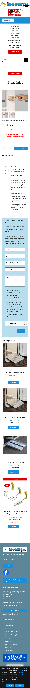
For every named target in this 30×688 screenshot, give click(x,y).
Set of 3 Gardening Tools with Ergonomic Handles (15, 512)
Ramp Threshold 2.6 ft (15, 373)
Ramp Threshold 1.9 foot (15, 417)
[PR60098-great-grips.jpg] (15, 101)
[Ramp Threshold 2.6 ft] (15, 355)
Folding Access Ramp (15, 462)
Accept (10, 685)
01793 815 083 (10, 559)
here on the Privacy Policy (22, 671)
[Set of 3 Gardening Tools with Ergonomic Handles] (15, 494)
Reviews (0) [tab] (6, 172)
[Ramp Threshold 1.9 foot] (15, 400)
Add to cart (21, 148)
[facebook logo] (6, 570)
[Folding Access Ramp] (15, 445)
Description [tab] (6, 166)
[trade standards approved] (15, 664)
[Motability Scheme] (15, 654)
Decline (19, 685)
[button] (15, 155)
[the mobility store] (15, 2)
